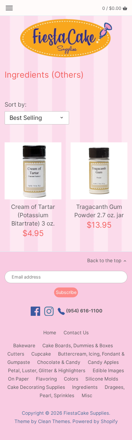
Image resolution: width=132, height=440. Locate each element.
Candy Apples (103, 362)
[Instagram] (49, 311)
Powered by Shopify (95, 421)
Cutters (15, 354)
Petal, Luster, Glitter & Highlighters (46, 370)
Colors (71, 379)
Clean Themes (54, 421)
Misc (87, 395)
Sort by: (15, 104)
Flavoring (46, 379)
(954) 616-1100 (84, 311)
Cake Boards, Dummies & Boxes (77, 345)
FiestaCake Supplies (86, 413)
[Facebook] (35, 311)
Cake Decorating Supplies (36, 387)
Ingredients (85, 387)
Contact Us (76, 333)
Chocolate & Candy (58, 362)
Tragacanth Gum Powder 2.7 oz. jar (99, 211)
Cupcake (41, 354)
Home (49, 333)
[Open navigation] (9, 8)
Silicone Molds (101, 379)
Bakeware (24, 345)
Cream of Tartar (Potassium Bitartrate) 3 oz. (33, 215)
